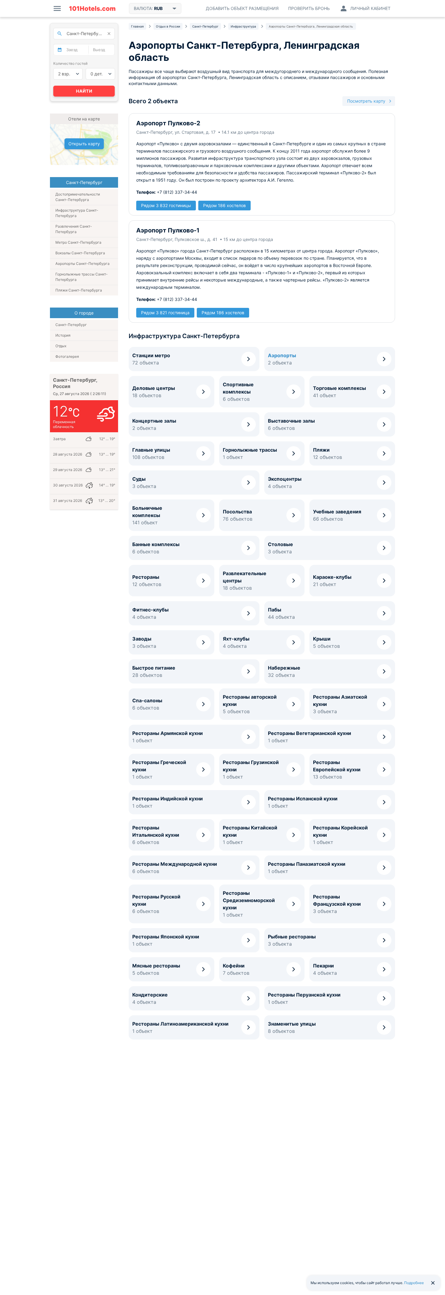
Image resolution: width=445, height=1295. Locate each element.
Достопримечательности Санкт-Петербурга (77, 197)
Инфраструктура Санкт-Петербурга (76, 213)
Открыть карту (84, 143)
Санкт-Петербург (71, 324)
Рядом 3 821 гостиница (165, 312)
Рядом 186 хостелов (224, 205)
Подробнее (414, 1282)
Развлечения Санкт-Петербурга (73, 229)
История (63, 335)
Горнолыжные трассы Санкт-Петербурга (81, 277)
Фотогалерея (67, 356)
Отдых (60, 346)
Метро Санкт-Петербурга (78, 242)
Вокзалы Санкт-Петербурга (80, 253)
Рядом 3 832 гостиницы (166, 205)
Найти (84, 91)
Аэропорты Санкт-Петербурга (82, 263)
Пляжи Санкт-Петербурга (78, 290)
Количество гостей (70, 63)
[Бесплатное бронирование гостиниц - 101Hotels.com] (92, 8)
